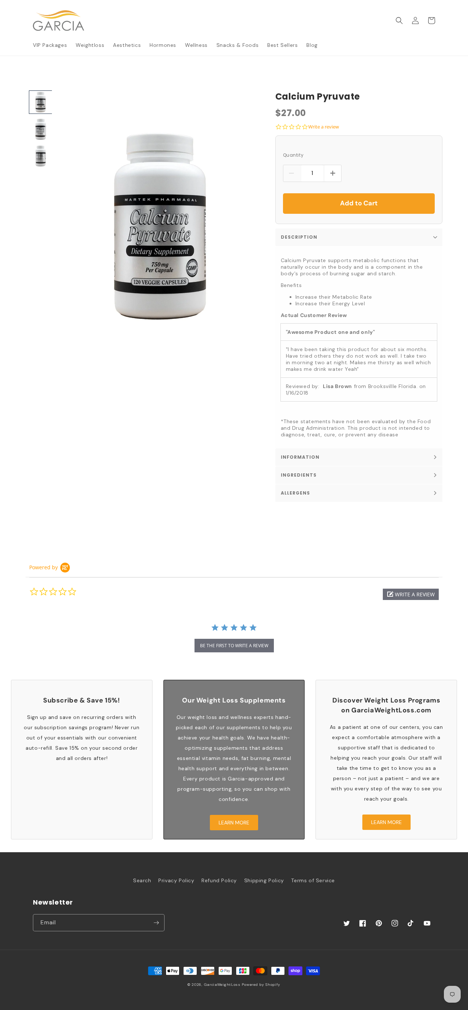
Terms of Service (313, 880)
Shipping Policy (264, 880)
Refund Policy (219, 880)
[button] (399, 20)
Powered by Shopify (261, 984)
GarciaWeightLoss (222, 984)
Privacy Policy (176, 880)
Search (142, 880)
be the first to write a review (234, 645)
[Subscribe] (156, 922)
